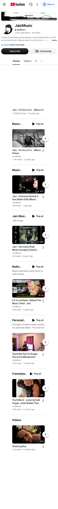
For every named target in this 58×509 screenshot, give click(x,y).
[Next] (45, 138)
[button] (41, 61)
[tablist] (29, 61)
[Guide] (4, 4)
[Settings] (37, 4)
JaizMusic (16, 156)
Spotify (6, 45)
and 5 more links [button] (17, 45)
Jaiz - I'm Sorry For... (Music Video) (29, 110)
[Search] (31, 4)
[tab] (16, 61)
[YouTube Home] (17, 4)
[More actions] (43, 151)
